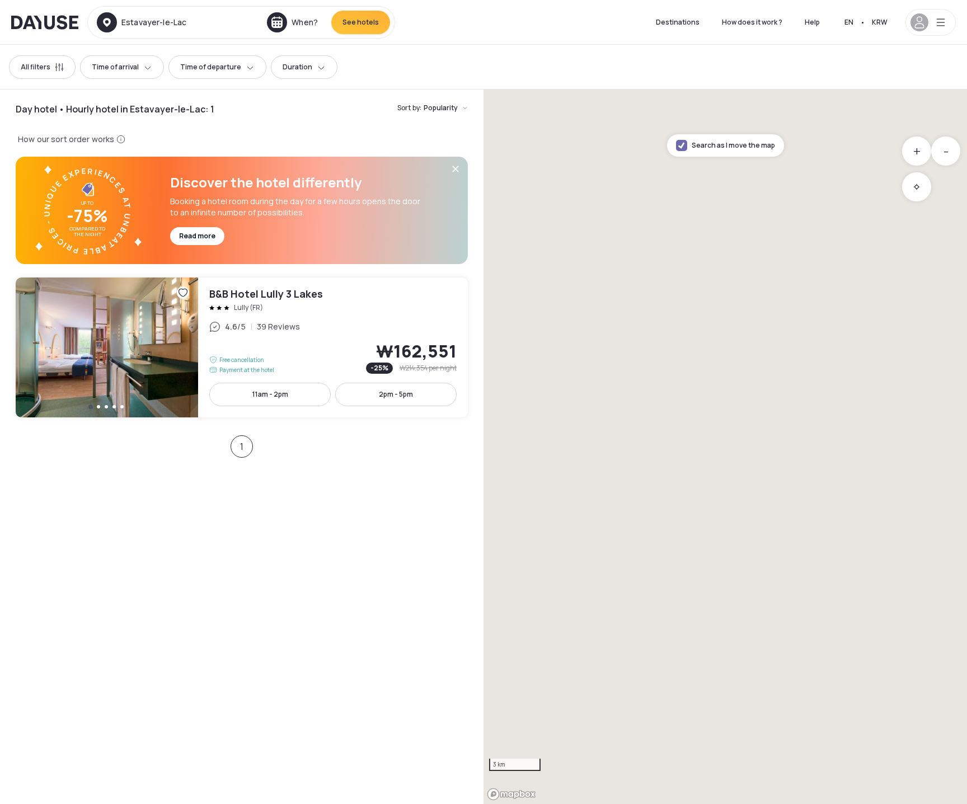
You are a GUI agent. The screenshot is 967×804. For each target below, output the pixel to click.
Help (812, 22)
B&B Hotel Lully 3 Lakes (242, 347)
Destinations (678, 22)
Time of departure (210, 67)
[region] (725, 447)
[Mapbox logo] (511, 794)
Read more (197, 236)
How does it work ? (752, 22)
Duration (297, 67)
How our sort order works (66, 139)
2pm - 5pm (396, 394)
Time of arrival (115, 67)
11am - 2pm (270, 394)
